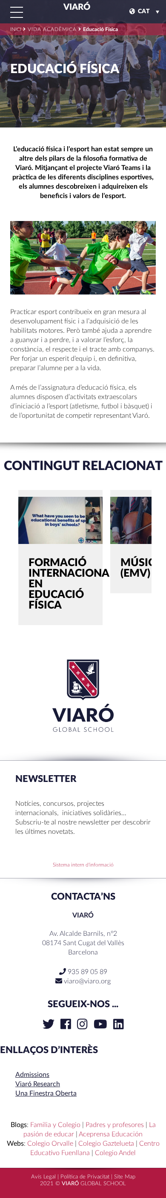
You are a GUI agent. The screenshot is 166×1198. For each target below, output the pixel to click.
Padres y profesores (115, 1125)
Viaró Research (37, 1084)
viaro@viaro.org (87, 981)
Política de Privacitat (84, 1177)
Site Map (124, 1177)
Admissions (32, 1074)
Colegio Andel (115, 1153)
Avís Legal (43, 1177)
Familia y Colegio (55, 1125)
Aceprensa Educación (111, 1134)
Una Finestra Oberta (46, 1093)
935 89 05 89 (86, 972)
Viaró (76, 7)
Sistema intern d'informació (83, 864)
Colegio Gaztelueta (106, 1143)
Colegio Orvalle (50, 1143)
